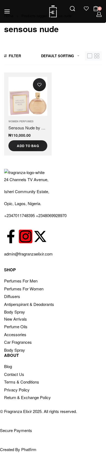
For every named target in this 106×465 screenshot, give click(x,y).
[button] (27, 145)
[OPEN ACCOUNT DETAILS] (99, 14)
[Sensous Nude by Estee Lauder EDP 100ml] (27, 96)
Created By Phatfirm (18, 449)
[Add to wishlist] (39, 84)
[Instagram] (25, 236)
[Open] (86, 8)
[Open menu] (7, 11)
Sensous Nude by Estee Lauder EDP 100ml (27, 127)
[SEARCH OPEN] (72, 8)
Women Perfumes (20, 121)
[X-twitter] (40, 236)
